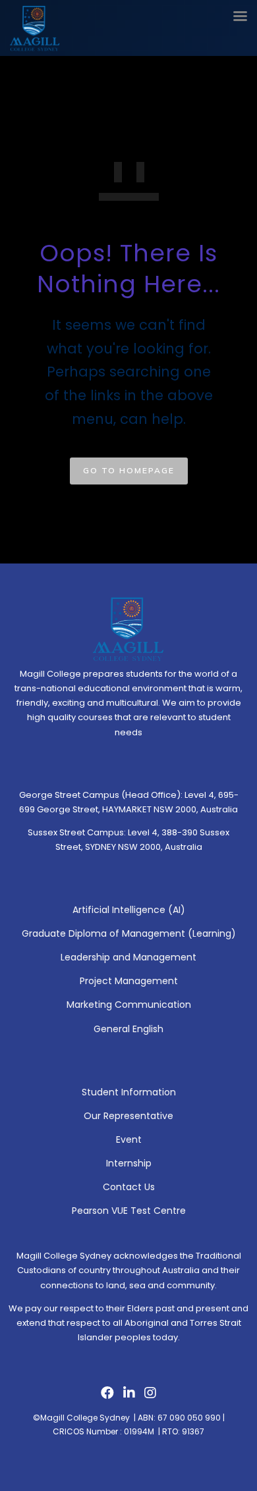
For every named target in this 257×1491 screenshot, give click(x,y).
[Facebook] (107, 1396)
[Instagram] (150, 1396)
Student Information (129, 1092)
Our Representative (128, 1115)
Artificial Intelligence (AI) (128, 909)
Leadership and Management (128, 957)
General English (128, 1028)
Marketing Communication (129, 1004)
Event (129, 1139)
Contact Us (129, 1186)
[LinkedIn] (129, 1396)
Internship (129, 1163)
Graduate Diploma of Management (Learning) (129, 933)
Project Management (129, 980)
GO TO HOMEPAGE (129, 470)
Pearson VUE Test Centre (129, 1210)
